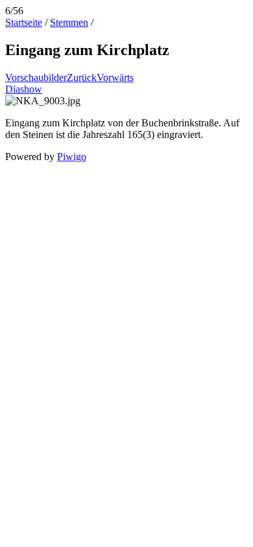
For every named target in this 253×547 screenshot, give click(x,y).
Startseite (23, 22)
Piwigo (71, 156)
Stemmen (69, 22)
